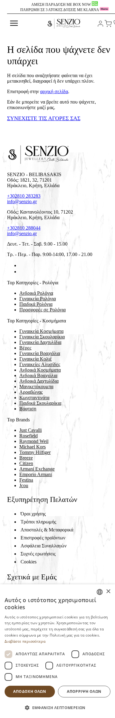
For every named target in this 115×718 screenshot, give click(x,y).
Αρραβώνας (31, 392)
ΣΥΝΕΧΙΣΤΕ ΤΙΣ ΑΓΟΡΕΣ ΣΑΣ (43, 118)
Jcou (23, 485)
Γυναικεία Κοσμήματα (41, 331)
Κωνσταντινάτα (34, 397)
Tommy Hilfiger (35, 452)
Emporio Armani (35, 474)
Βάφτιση (27, 408)
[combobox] (100, 592)
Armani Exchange (37, 468)
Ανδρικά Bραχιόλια (38, 375)
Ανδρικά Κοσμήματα (40, 370)
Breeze (26, 457)
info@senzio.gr (22, 201)
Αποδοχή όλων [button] (29, 691)
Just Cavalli (30, 430)
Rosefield (28, 435)
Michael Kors (32, 446)
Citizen (26, 463)
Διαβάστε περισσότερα (25, 641)
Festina (26, 480)
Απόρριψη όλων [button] (84, 691)
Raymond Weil (33, 441)
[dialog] (57, 651)
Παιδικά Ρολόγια (35, 304)
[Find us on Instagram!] (21, 271)
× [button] (108, 591)
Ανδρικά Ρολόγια (36, 293)
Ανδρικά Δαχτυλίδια (39, 381)
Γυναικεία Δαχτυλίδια (40, 342)
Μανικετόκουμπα (36, 386)
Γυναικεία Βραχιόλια (39, 353)
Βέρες (25, 347)
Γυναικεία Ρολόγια (37, 298)
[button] (57, 707)
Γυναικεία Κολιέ (35, 358)
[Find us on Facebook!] (21, 265)
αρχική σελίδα (54, 91)
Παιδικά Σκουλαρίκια (40, 403)
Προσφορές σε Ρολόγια (42, 309)
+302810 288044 (23, 228)
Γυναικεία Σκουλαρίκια (42, 336)
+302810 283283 (23, 196)
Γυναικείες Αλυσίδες (39, 364)
